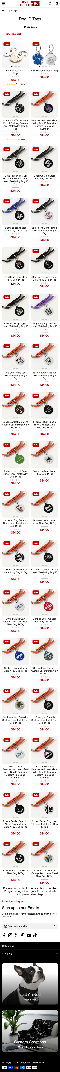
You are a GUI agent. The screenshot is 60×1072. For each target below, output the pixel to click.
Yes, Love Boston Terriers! (30, 556)
